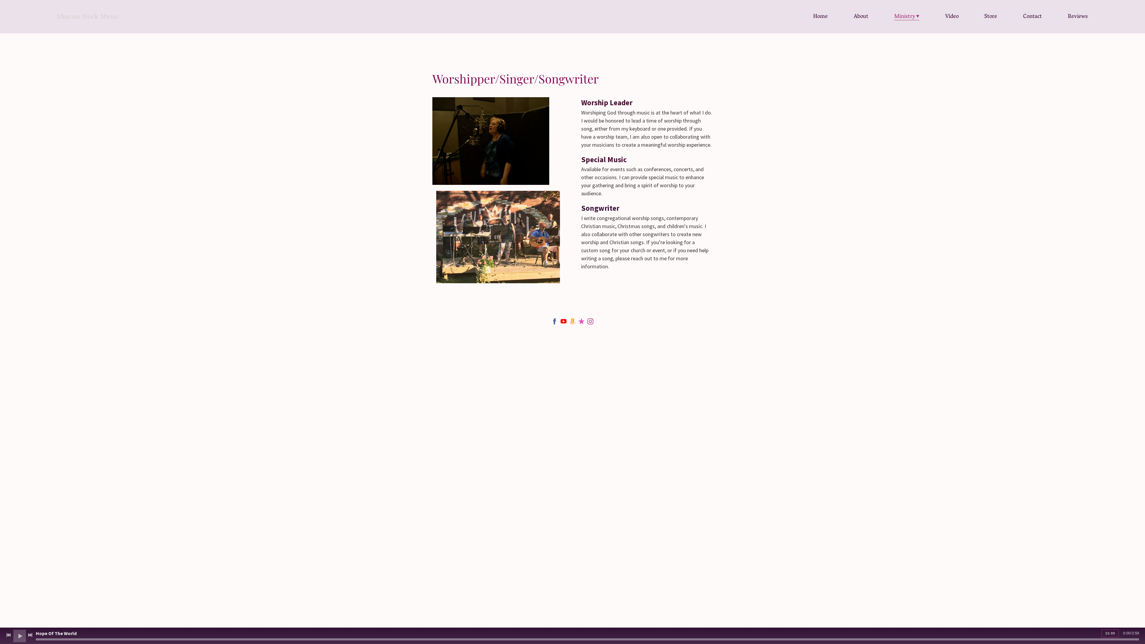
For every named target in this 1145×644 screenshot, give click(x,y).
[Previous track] (8, 635)
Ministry (904, 17)
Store (990, 17)
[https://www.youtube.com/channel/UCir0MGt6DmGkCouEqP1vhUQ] (564, 322)
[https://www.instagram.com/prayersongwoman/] (590, 322)
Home (820, 17)
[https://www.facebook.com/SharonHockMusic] (555, 322)
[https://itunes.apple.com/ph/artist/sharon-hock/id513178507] (581, 322)
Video (952, 17)
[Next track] (30, 635)
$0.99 (1110, 633)
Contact (1032, 17)
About (861, 17)
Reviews (1078, 17)
